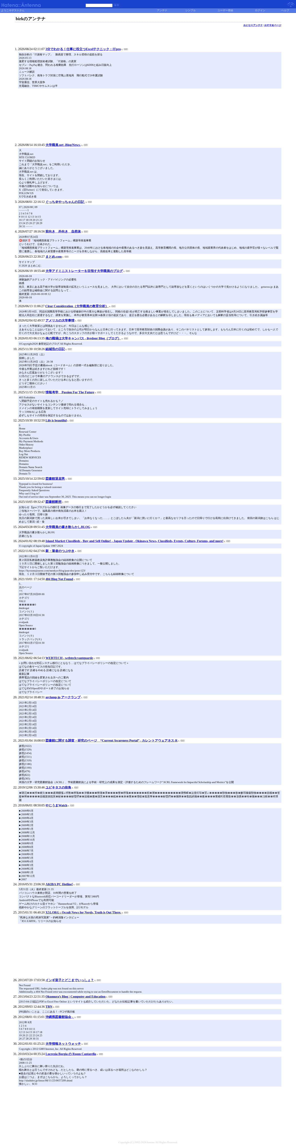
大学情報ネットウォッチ (63, 1043)
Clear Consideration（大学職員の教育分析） (77, 306)
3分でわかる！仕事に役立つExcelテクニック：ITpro (83, 49)
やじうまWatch (56, 805)
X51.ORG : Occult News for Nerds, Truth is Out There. (83, 912)
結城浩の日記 (55, 349)
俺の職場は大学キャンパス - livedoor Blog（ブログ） (83, 338)
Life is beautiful (56, 420)
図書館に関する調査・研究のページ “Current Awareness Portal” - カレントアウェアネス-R (112, 740)
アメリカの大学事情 (60, 320)
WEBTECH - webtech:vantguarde (69, 658)
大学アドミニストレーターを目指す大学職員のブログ (84, 271)
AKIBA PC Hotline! (59, 884)
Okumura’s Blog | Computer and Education (76, 996)
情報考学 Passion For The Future (70, 392)
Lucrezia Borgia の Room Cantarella (71, 1054)
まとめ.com (54, 256)
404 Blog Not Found (59, 579)
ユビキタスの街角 (58, 787)
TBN (49, 1006)
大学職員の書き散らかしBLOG (68, 527)
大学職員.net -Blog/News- (63, 145)
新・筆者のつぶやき (60, 551)
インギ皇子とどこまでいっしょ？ (70, 980)
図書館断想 (54, 501)
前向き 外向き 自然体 (63, 231)
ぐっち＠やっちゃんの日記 (65, 202)
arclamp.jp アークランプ (63, 697)
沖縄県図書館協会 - (60, 1017)
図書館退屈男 (55, 478)
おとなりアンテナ (253, 25)
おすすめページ (272, 25)
